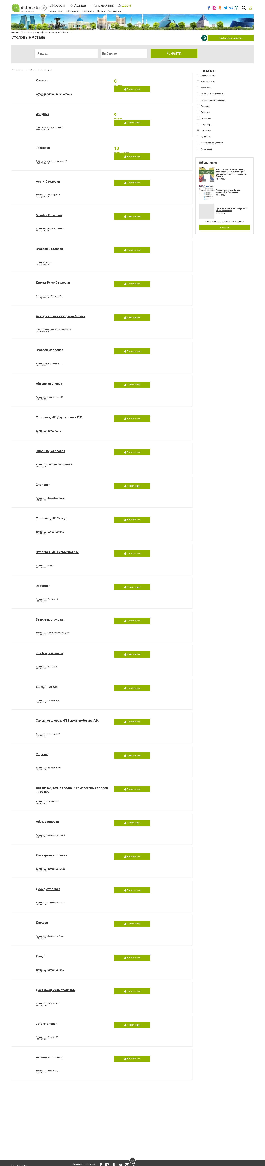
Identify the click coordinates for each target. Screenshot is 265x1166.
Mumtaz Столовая (49, 215)
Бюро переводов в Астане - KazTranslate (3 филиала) (229, 191)
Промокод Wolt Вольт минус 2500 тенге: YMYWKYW (231, 210)
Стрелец (42, 754)
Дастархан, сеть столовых (55, 990)
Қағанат (42, 80)
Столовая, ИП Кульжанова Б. (57, 552)
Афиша (80, 5)
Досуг (127, 5)
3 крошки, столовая (50, 451)
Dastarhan (43, 586)
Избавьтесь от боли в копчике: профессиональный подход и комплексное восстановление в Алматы (231, 172)
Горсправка (88, 11)
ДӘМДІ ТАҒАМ (47, 687)
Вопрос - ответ (56, 11)
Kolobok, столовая (49, 653)
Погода (101, 11)
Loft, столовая (46, 1024)
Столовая (43, 485)
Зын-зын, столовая (50, 619)
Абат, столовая (47, 821)
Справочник (104, 5)
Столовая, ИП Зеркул (51, 518)
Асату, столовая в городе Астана (60, 316)
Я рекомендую (133, 89)
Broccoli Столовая (49, 249)
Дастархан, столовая (51, 855)
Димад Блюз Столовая (53, 282)
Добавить (224, 227)
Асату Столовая (48, 181)
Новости (59, 5)
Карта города (114, 11)
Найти (175, 53)
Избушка (42, 114)
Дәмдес (42, 922)
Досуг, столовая (48, 889)
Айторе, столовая (49, 383)
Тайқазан (43, 148)
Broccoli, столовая (49, 350)
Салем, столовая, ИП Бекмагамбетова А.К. (67, 720)
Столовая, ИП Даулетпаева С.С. (59, 417)
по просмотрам (45, 70)
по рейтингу (31, 70)
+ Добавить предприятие (230, 38)
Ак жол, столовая (49, 1057)
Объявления (73, 11)
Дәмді (40, 956)
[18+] (25, 8)
